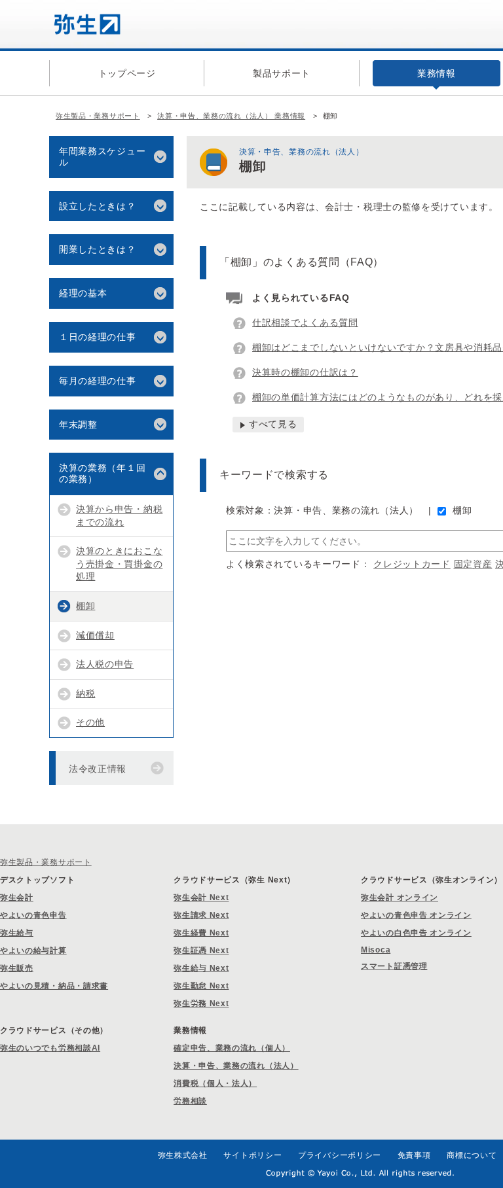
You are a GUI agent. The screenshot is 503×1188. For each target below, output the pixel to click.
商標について (471, 1155)
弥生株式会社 (183, 1155)
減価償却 (95, 635)
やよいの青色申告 (33, 915)
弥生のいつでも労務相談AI (50, 1048)
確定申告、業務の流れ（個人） (232, 1048)
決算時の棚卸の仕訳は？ (305, 372)
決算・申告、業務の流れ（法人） (236, 1065)
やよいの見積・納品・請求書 (54, 985)
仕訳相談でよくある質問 (305, 322)
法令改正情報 (97, 768)
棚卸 (462, 510)
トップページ (127, 73)
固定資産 (473, 564)
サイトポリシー (252, 1155)
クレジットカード (412, 564)
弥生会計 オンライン (399, 897)
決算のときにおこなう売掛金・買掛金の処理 (119, 564)
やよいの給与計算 (33, 950)
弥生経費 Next (201, 932)
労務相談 (190, 1101)
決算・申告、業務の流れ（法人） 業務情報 (231, 116)
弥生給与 (16, 932)
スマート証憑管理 (394, 966)
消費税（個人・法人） (215, 1083)
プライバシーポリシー (339, 1155)
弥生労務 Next (201, 1003)
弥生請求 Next (201, 915)
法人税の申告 (105, 664)
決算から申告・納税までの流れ (119, 515)
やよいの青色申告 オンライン (416, 915)
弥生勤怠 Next (201, 985)
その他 (90, 722)
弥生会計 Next (201, 897)
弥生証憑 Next (201, 950)
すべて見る (273, 424)
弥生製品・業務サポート (98, 116)
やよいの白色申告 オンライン (416, 932)
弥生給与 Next (201, 968)
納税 (85, 693)
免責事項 (414, 1155)
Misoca (375, 949)
